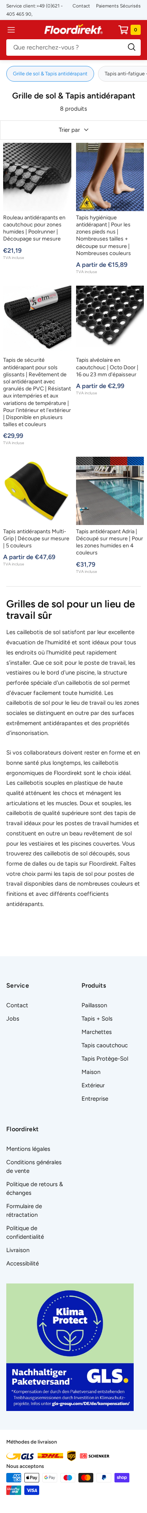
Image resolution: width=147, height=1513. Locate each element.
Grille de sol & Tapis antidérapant (50, 74)
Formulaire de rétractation (24, 1210)
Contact (81, 6)
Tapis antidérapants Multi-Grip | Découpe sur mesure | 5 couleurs (36, 538)
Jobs (12, 1018)
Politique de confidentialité (25, 1232)
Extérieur (93, 1085)
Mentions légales (28, 1148)
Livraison (17, 1250)
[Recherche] (73, 47)
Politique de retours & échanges (34, 1188)
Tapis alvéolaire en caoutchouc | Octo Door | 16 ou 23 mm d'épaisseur (107, 367)
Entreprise (95, 1098)
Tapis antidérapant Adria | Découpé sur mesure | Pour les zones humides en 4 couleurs (109, 542)
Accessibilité (22, 1263)
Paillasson (94, 1005)
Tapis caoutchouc (105, 1045)
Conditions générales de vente (34, 1166)
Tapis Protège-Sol (105, 1058)
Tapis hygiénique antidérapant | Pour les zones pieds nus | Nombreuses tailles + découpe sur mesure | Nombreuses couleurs (103, 235)
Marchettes (97, 1031)
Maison (91, 1072)
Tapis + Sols (97, 1018)
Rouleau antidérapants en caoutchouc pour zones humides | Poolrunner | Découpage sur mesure (34, 228)
